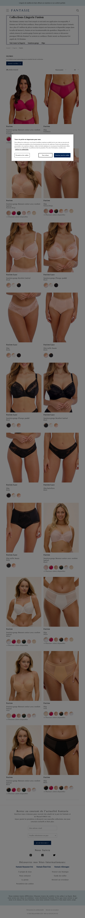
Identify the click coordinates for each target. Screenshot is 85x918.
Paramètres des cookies (22, 155)
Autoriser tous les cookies (62, 155)
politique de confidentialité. (22, 149)
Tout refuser (45, 155)
